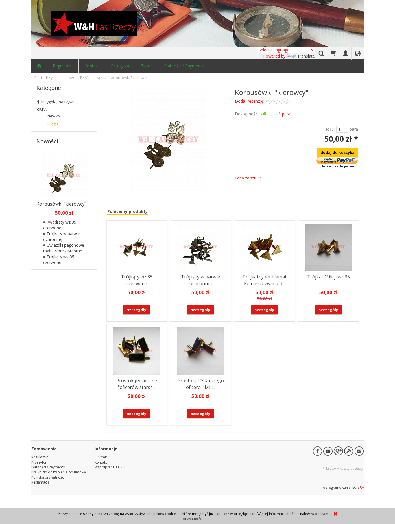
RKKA (41, 109)
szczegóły (136, 309)
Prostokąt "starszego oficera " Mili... (201, 383)
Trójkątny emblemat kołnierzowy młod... (264, 280)
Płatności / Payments (184, 66)
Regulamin (63, 66)
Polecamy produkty (127, 211)
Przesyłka (120, 66)
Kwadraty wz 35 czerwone (59, 224)
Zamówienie (44, 448)
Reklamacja (40, 482)
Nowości (47, 141)
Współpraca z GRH (110, 467)
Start (38, 77)
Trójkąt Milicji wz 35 (328, 277)
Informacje (106, 448)
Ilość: (330, 129)
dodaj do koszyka (337, 152)
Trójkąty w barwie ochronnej (200, 280)
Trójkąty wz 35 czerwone (137, 280)
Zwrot (146, 66)
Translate (306, 56)
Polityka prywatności (48, 477)
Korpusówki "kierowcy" (61, 204)
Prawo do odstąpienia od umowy (58, 472)
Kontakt (91, 66)
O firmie (101, 457)
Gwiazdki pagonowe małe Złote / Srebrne (63, 248)
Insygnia (54, 123)
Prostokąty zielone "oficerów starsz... (136, 383)
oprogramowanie (337, 487)
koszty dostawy (351, 468)
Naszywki (54, 115)
